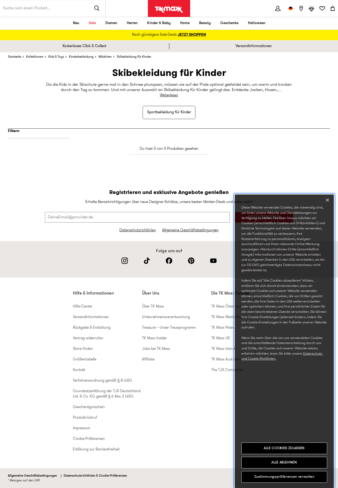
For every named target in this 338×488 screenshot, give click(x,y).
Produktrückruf (85, 418)
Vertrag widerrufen (88, 338)
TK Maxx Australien (226, 360)
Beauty (205, 23)
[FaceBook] (169, 260)
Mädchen (105, 56)
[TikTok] (147, 260)
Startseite (14, 56)
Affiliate (148, 360)
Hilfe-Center (82, 307)
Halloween (256, 23)
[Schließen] (327, 200)
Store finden (83, 349)
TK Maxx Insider (154, 338)
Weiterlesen (169, 95)
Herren (132, 23)
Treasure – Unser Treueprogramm (169, 328)
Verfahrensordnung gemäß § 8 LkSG (102, 381)
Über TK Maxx (153, 307)
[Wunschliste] (322, 8)
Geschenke (229, 23)
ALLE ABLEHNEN (284, 462)
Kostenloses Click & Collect (84, 46)
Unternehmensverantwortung (166, 317)
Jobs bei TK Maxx (156, 349)
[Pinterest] (191, 260)
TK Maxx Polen (222, 328)
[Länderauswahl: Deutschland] (290, 8)
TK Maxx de (169, 9)
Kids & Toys (56, 56)
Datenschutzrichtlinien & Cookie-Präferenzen (95, 475)
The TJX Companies (227, 370)
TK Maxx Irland (223, 349)
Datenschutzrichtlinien (137, 230)
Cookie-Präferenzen (89, 439)
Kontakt (79, 370)
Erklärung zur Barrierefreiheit (96, 449)
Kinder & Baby (159, 23)
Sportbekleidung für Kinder (169, 112)
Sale (92, 23)
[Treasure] (311, 8)
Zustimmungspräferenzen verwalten (284, 476)
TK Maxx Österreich (226, 307)
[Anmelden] (278, 8)
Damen (111, 23)
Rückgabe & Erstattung (91, 328)
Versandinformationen (254, 46)
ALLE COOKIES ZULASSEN (284, 448)
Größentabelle (84, 360)
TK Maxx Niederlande (228, 317)
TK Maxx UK (220, 338)
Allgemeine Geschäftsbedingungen (190, 230)
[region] (284, 341)
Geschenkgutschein (89, 407)
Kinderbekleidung (81, 56)
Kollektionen (34, 56)
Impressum (81, 428)
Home (185, 23)
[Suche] (96, 8)
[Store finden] (301, 8)
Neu (76, 23)
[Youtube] (213, 260)
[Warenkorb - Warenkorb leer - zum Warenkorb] (332, 8)
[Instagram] (124, 260)
